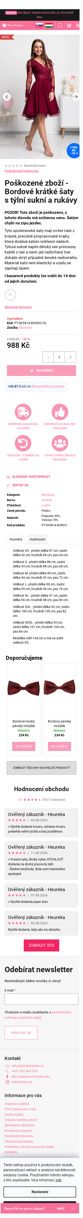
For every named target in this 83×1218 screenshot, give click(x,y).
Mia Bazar (48, 494)
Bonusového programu (48, 386)
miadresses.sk (22, 1082)
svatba (46, 505)
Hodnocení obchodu (41, 789)
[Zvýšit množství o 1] (70, 357)
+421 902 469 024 (25, 1071)
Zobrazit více (41, 945)
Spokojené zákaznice (19, 1125)
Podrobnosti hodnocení (22, 171)
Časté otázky (14, 1114)
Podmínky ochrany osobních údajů (29, 1147)
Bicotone (25, 327)
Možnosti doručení (18, 307)
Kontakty (11, 1152)
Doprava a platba (17, 1104)
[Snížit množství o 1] (48, 357)
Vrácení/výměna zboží (20, 1120)
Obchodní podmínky (19, 1141)
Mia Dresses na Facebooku (31, 1076)
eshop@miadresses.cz (28, 1066)
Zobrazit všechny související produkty (41, 767)
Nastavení (40, 1192)
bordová (47, 500)
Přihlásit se (21, 1033)
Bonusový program (18, 1131)
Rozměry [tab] (16, 539)
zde (58, 1180)
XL (10, 295)
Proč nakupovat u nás (20, 1109)
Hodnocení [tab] (37, 539)
